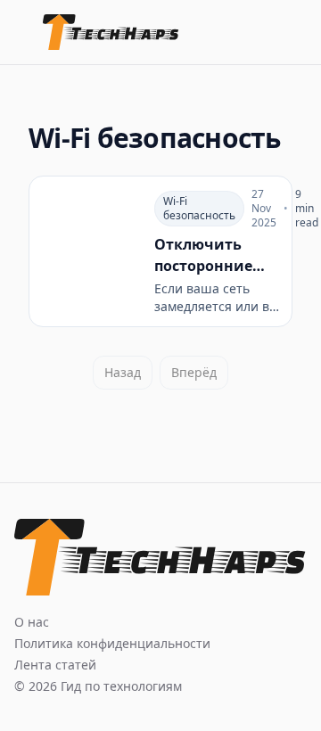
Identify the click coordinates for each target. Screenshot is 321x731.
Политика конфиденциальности (112, 643)
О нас (31, 621)
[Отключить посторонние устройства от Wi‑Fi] (160, 251)
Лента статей (55, 664)
